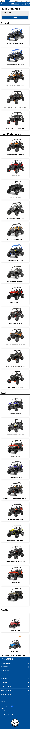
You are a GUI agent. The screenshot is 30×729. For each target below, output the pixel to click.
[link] (15, 679)
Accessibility (4, 710)
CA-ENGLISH (5, 671)
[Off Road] (15, 4)
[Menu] (1, 4)
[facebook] (1, 714)
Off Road (8, 1)
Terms (2, 708)
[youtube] (12, 714)
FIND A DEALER (5, 667)
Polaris (2, 1)
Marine (22, 1)
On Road (17, 1)
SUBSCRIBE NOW (6, 663)
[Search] (23, 4)
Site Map (3, 701)
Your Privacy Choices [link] (6, 706)
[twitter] (8, 714)
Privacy (2, 704)
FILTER (15, 17)
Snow (12, 1)
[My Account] (25, 4)
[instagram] (5, 714)
